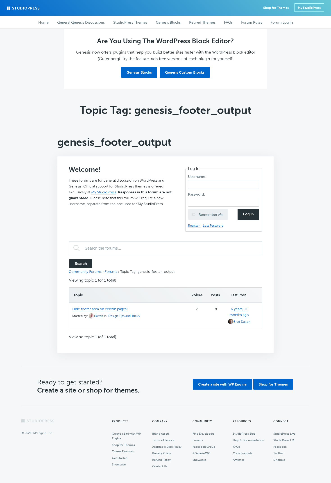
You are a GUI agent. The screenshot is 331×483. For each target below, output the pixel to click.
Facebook (280, 446)
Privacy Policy (161, 453)
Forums (111, 271)
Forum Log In (282, 22)
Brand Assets (161, 433)
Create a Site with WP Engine (126, 436)
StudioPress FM (283, 440)
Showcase (119, 464)
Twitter (278, 453)
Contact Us (159, 466)
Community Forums (85, 271)
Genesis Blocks (139, 72)
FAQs (236, 446)
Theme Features (123, 451)
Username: (197, 176)
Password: (197, 194)
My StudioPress (309, 8)
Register (194, 225)
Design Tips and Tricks (124, 316)
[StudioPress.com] (24, 8)
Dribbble (279, 459)
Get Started (119, 458)
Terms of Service (163, 440)
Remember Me (210, 214)
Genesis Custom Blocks (184, 72)
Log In (248, 214)
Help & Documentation (248, 440)
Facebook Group (204, 446)
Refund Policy (161, 459)
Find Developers (203, 433)
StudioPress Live (284, 433)
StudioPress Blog (244, 433)
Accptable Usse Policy (166, 446)
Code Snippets (242, 453)
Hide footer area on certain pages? (100, 309)
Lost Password (213, 225)
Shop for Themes (273, 384)
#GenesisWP (201, 453)
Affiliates (238, 459)
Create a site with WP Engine (222, 384)
